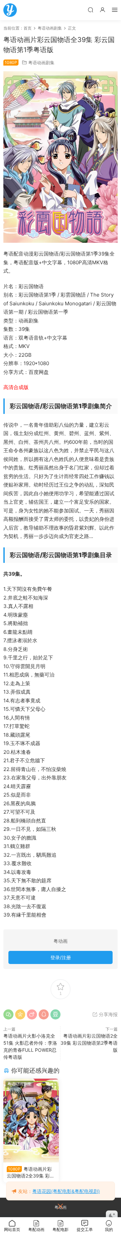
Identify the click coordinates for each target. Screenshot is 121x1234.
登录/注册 (60, 957)
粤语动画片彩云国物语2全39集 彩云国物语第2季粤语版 (89, 1043)
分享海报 (107, 1014)
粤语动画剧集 (41, 62)
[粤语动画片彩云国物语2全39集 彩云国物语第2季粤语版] (31, 1120)
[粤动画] (10, 10)
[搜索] (90, 9)
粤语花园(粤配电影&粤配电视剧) (66, 1191)
